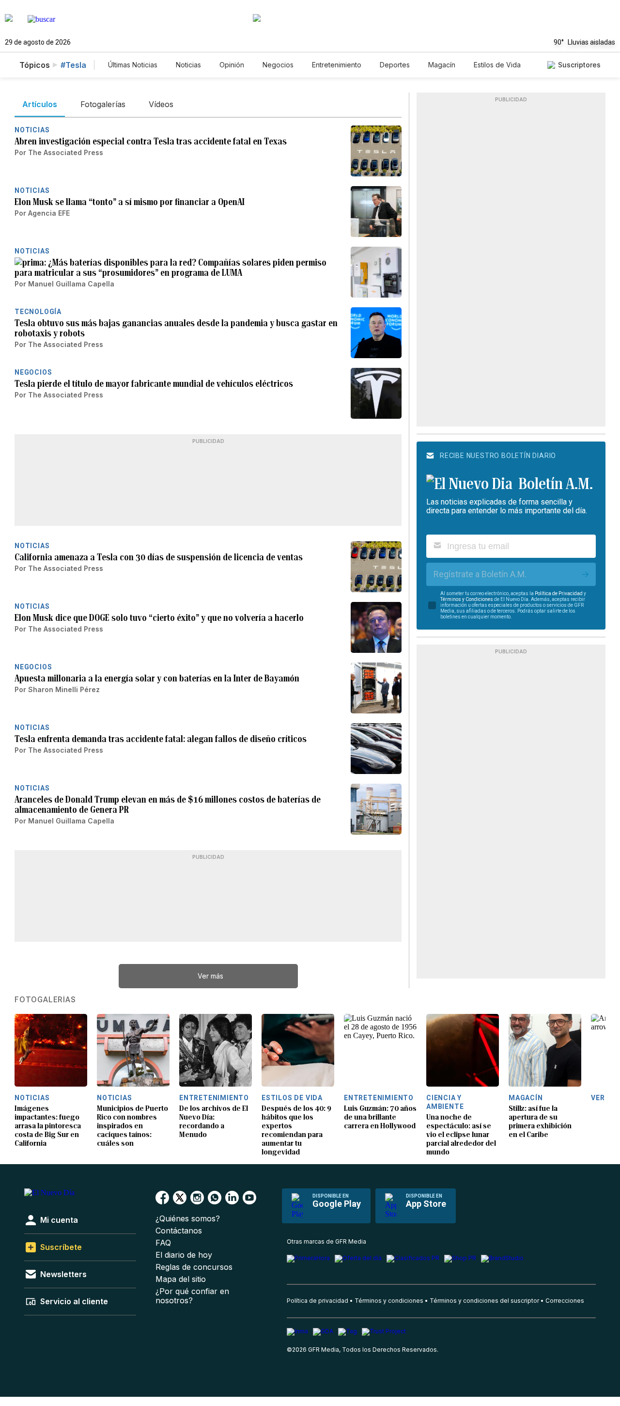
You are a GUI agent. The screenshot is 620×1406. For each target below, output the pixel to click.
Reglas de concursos (193, 1267)
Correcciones (564, 1300)
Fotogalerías (45, 999)
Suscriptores (579, 65)
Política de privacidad (317, 1300)
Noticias (188, 65)
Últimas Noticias (132, 65)
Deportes (395, 65)
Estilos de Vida (497, 65)
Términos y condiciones (389, 1300)
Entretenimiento (336, 65)
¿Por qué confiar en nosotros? (192, 1296)
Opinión (231, 65)
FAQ (163, 1243)
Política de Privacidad (559, 593)
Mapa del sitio (180, 1279)
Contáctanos (178, 1230)
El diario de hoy (183, 1255)
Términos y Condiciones (466, 599)
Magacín (441, 65)
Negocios (278, 65)
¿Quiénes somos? (187, 1218)
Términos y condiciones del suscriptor (484, 1300)
